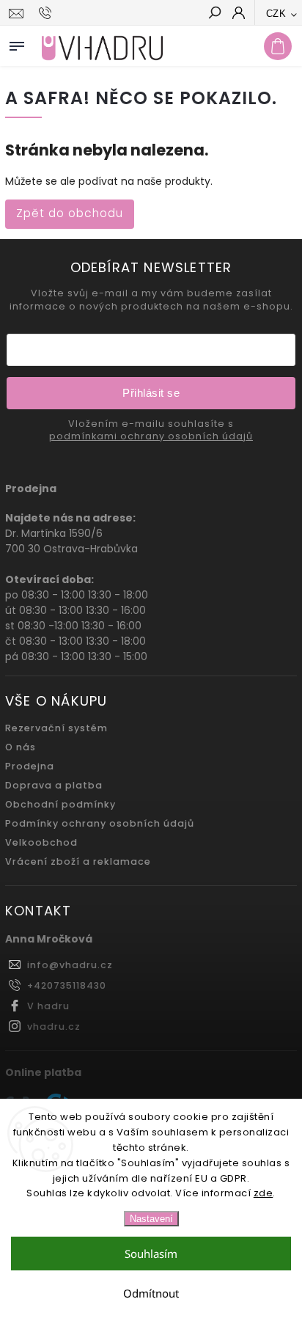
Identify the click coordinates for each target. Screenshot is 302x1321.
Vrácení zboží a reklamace (78, 861)
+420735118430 (66, 985)
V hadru (48, 1006)
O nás (20, 747)
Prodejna (29, 766)
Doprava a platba (54, 785)
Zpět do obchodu (69, 213)
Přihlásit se (151, 393)
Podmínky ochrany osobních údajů (99, 823)
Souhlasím (151, 1253)
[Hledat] (214, 14)
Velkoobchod (41, 842)
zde (263, 1193)
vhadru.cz (54, 1026)
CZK (276, 13)
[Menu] (17, 43)
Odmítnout (151, 1293)
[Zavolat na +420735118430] (47, 13)
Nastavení (151, 1218)
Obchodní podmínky (60, 804)
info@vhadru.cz (70, 965)
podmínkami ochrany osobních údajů (151, 436)
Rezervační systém (56, 728)
